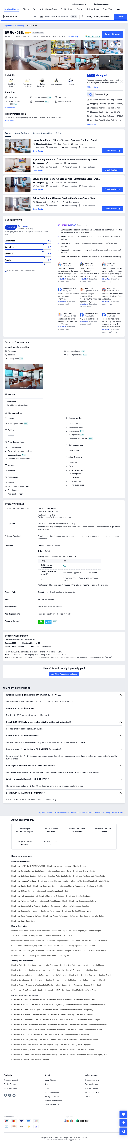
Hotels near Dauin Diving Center (23, 921)
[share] (123, 1123)
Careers (47, 1088)
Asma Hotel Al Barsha (56, 990)
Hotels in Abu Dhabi (53, 980)
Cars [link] (34, 9)
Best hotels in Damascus (57, 1025)
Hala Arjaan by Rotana (19, 956)
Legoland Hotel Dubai (65, 941)
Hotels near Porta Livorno (50, 911)
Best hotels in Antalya (19, 1000)
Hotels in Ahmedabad (90, 970)
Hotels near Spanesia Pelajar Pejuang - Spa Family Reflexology (35, 906)
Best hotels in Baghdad (20, 1035)
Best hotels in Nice (56, 1035)
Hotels (49, 813)
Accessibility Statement (53, 1101)
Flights (26, 9)
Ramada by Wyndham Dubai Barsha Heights (43, 985)
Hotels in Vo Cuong (102, 813)
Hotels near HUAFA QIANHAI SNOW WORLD (28, 866)
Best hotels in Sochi (39, 1035)
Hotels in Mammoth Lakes (21, 975)
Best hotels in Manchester (84, 1000)
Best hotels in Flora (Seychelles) (59, 1000)
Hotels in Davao (84, 980)
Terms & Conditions (52, 1092)
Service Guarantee (11, 1084)
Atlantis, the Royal (36, 936)
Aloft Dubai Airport (64, 951)
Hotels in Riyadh (104, 975)
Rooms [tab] (8, 133)
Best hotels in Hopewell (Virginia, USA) (92, 1055)
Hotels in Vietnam (62, 813)
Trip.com (41, 813)
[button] (90, 4)
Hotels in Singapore (18, 970)
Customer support (11, 1080)
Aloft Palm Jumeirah (19, 936)
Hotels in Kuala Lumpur (20, 980)
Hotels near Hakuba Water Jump (23, 881)
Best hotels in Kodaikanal (67, 1040)
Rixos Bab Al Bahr (80, 951)
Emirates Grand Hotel (19, 931)
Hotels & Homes (11, 9)
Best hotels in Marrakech (88, 1040)
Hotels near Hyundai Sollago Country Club (52, 891)
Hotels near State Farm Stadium (23, 876)
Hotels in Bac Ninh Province (81, 813)
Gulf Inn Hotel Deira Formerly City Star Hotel (28, 946)
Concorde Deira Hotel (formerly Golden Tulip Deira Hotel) (33, 941)
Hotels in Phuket (69, 980)
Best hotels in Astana (67, 1055)
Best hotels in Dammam (40, 1060)
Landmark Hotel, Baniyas (61, 931)
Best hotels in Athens (84, 1015)
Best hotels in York (39, 1015)
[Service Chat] (123, 1131)
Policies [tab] (59, 133)
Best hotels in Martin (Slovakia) (23, 1050)
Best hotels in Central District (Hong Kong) (76, 1010)
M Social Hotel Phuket (97, 951)
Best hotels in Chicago (85, 1050)
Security (88, 1097)
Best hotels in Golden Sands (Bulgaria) (26, 1010)
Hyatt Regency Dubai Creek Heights (87, 931)
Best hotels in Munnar (37, 1025)
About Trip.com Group (53, 1105)
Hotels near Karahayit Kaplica (84, 871)
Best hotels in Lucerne (20, 1055)
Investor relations (92, 1080)
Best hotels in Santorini (98, 1025)
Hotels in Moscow (98, 965)
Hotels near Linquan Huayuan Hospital (53, 881)
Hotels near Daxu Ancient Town (59, 871)
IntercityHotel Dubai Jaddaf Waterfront (81, 990)
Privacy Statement (52, 1097)
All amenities (10, 107)
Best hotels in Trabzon (93, 1030)
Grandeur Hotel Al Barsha (45, 951)
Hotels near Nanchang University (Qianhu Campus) (66, 866)
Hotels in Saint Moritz (59, 975)
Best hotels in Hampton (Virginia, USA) (43, 1045)
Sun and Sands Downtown (72, 985)
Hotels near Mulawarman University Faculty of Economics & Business (37, 896)
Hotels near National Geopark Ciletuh (53, 901)
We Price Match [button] (94, 36)
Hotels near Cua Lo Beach (21, 886)
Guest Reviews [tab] (22, 133)
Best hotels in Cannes (47, 1040)
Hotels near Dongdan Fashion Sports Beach (28, 871)
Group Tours (108, 9)
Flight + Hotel (67, 9)
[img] (28, 55)
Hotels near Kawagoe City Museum (24, 911)
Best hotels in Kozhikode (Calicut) (44, 1055)
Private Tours (93, 9)
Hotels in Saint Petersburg (48, 965)
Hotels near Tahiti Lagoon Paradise (75, 906)
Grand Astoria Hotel (55, 946)
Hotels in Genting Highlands (53, 970)
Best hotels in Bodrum (49, 1020)
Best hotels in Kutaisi (67, 1050)
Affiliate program (91, 1088)
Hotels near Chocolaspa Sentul (45, 886)
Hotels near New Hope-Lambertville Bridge (87, 916)
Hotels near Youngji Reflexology (55, 916)
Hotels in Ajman (37, 980)
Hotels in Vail (74, 975)
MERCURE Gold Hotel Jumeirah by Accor (91, 941)
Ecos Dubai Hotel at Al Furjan (22, 951)
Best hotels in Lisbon (75, 1030)
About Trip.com (50, 1080)
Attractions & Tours (48, 9)
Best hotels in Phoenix (20, 1005)
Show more (9, 121)
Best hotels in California (78, 1025)
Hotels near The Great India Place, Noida (89, 876)
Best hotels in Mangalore (47, 1050)
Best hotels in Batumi (37, 1030)
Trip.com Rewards (92, 1084)
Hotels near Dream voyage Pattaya (82, 901)
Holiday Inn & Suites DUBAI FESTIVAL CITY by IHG (49, 956)
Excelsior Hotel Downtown (40, 931)
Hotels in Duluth (17, 985)
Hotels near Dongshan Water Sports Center (54, 876)
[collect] (123, 1114)
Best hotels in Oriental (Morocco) (24, 1040)
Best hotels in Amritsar (20, 1060)
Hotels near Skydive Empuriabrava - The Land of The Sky (81, 886)
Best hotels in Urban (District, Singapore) (75, 1045)
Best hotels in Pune (19, 1030)
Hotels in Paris (16, 965)
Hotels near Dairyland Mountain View (76, 911)
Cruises (80, 9)
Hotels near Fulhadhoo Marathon (24, 901)
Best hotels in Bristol (19, 1025)
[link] (79, 4)
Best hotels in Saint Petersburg (77, 1035)
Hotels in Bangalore (41, 975)
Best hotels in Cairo (50, 1010)
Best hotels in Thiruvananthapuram (24, 1020)
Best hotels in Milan (97, 1005)
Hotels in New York (67, 965)
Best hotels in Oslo (18, 1045)
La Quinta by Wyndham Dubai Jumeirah (79, 946)
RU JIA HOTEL (14, 32)
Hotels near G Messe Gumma (22, 891)
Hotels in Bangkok (73, 970)
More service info (10, 1088)
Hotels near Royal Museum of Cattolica (26, 916)
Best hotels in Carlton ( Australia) (61, 1015)
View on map (92, 124)
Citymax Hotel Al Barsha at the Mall (58, 936)
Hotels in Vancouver (88, 975)
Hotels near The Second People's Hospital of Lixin (89, 881)
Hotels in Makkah (98, 980)
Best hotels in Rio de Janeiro (77, 1005)
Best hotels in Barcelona (20, 1015)
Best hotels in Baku (37, 1000)
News (47, 1084)
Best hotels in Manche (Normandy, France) (47, 1005)
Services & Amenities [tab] (42, 133)
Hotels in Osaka (83, 965)
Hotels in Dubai (30, 965)
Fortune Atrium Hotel (92, 985)
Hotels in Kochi (34, 970)
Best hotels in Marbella (56, 1030)
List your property (92, 1092)
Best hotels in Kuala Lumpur (89, 1020)
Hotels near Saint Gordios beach (78, 896)
